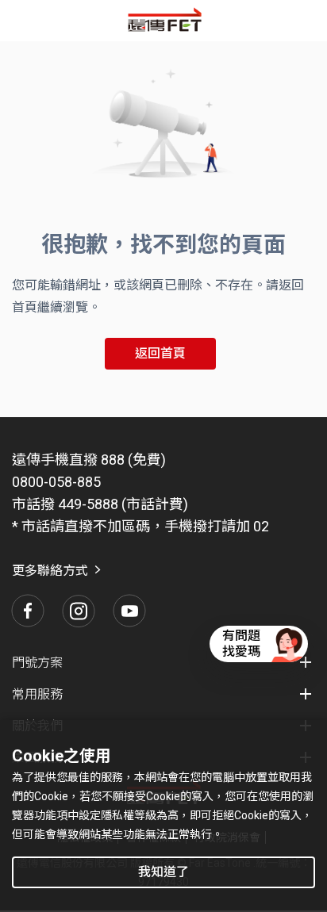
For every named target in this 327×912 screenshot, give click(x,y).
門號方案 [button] (37, 662)
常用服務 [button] (37, 694)
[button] (28, 611)
